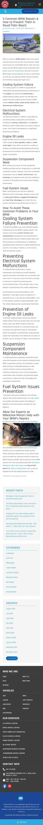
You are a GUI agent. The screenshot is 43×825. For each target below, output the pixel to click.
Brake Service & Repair (11, 728)
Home (4, 677)
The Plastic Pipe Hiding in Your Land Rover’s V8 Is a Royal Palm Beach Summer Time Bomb (21, 506)
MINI (4, 708)
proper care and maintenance (13, 71)
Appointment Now (30, 11)
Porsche (26, 708)
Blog (4, 681)
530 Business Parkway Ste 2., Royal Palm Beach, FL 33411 (26, 5)
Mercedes (26, 704)
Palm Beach (35, 462)
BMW (24, 696)
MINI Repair (10, 582)
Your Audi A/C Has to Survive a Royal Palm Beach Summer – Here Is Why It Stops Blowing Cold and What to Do (21, 534)
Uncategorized (11, 592)
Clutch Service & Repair (11, 736)
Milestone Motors (11, 421)
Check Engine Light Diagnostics (14, 732)
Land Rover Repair (12, 572)
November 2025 (11, 652)
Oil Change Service (9, 745)
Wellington (6, 465)
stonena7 (24, 476)
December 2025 (11, 647)
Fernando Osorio (10, 28)
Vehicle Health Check (10, 757)
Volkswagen (7, 713)
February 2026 (11, 637)
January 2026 (11, 642)
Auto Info (9, 558)
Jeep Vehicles (28, 700)
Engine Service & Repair (11, 740)
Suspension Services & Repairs (14, 749)
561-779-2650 (12, 11)
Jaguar (5, 700)
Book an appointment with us (21, 468)
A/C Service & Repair (10, 723)
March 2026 (10, 633)
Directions (26, 681)
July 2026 (9, 613)
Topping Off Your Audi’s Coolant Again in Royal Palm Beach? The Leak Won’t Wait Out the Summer (20, 516)
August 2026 (10, 609)
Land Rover (7, 704)
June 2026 (10, 618)
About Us (25, 677)
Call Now (22, 822)
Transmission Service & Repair (14, 753)
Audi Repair (10, 553)
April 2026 (9, 628)
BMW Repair (29, 28)
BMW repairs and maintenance (26, 448)
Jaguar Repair (11, 568)
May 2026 (9, 623)
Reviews (6, 685)
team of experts (32, 421)
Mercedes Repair (12, 577)
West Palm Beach (17, 465)
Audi (4, 696)
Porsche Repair (11, 587)
